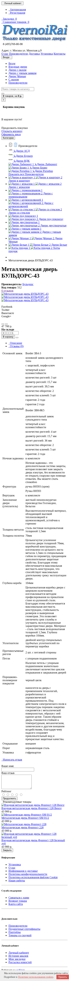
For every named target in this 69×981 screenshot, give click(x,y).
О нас (11, 867)
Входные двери (17, 66)
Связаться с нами (18, 897)
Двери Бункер (23, 155)
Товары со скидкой (19, 935)
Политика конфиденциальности (27, 874)
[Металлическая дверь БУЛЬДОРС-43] (24, 293)
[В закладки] (2, 324)
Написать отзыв (11, 759)
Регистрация (16, 12)
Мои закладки (16, 959)
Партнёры (14, 932)
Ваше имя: (7, 766)
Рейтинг (6, 791)
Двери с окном (17, 69)
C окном (13, 79)
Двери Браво (38, 167)
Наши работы (16, 880)
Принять (62, 977)
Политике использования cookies (35, 977)
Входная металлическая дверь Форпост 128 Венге (31, 808)
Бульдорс (27, 284)
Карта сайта (15, 904)
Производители (17, 82)
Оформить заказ (11, 134)
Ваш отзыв (8, 772)
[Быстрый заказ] (17, 337)
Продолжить (9, 798)
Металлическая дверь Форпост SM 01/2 (25, 817)
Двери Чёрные (17, 76)
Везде (11, 63)
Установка (14, 864)
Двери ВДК (21, 160)
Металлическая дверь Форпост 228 (22, 827)
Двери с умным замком (22, 73)
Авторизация (17, 9)
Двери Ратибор (42, 171)
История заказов (18, 955)
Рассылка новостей (20, 962)
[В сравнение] (6, 324)
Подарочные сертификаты (24, 928)
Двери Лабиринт (45, 164)
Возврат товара (17, 900)
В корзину (8, 336)
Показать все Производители (26, 174)
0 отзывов (7, 290)
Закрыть (7, 850)
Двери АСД (21, 150)
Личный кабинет (18, 952)
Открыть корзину (11, 131)
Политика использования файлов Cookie (33, 877)
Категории (8, 138)
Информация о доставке (23, 870)
